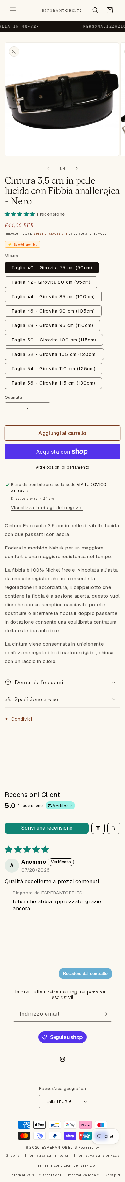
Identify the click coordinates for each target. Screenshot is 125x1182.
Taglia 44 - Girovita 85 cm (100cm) (53, 296)
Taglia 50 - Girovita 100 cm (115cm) (54, 340)
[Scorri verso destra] (77, 168)
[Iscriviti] (105, 1014)
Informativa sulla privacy (97, 1155)
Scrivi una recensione (46, 828)
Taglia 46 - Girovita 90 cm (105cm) (53, 311)
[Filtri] (98, 828)
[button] (13, 10)
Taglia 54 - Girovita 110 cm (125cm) (54, 369)
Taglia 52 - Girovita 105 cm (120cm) (54, 354)
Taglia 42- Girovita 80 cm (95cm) (51, 282)
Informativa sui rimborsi (46, 1155)
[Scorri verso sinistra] (48, 168)
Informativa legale (83, 1175)
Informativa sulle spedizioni (36, 1175)
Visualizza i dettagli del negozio (47, 508)
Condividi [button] (21, 719)
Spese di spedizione (50, 233)
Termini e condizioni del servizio (65, 1165)
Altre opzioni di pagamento (62, 467)
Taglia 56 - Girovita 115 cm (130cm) (53, 383)
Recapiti (112, 1175)
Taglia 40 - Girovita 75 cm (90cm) (52, 268)
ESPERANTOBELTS (59, 1147)
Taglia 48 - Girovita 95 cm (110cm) (52, 325)
